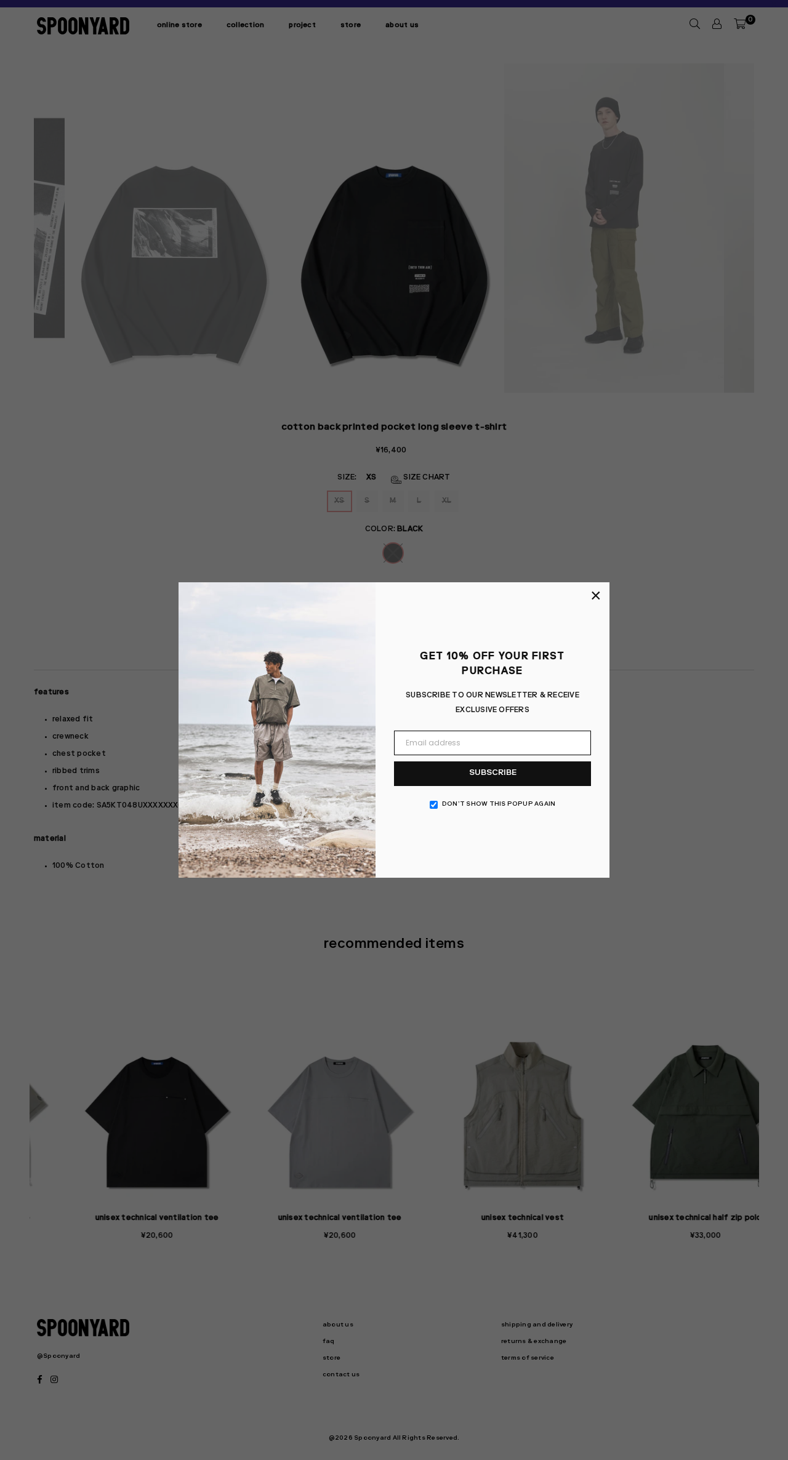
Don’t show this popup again (498, 804)
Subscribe (493, 773)
